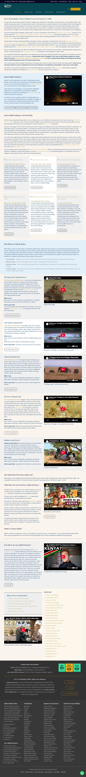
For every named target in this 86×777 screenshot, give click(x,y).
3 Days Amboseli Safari (36, 230)
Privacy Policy (29, 772)
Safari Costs (67, 717)
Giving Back (7, 733)
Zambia (26, 729)
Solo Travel (67, 734)
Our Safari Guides (9, 732)
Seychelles (27, 723)
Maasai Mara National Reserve (12, 315)
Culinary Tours (48, 761)
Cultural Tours (68, 746)
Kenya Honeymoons (51, 636)
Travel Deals (67, 715)
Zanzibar (26, 732)
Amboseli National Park (43, 151)
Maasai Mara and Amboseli (64, 32)
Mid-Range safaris (49, 742)
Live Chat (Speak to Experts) (70, 693)
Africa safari (47, 124)
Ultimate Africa (68, 761)
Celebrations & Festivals (51, 747)
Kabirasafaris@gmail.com (27, 1)
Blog (80, 1)
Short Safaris (67, 757)
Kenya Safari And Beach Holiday (55, 620)
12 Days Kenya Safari (62, 185)
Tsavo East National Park (11, 433)
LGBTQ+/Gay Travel (49, 749)
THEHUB (63, 772)
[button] (82, 773)
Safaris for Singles (49, 727)
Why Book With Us (9, 724)
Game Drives (67, 749)
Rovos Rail (47, 732)
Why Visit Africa (68, 708)
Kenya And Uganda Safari (53, 638)
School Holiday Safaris (50, 744)
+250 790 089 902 (27, 670)
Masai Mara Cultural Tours (53, 643)
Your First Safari (68, 725)
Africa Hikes (27, 761)
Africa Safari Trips (69, 751)
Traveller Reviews (9, 735)
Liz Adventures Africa (10, 751)
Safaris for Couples (49, 714)
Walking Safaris (48, 757)
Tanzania (26, 725)
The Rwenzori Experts (10, 755)
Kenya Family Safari (51, 641)
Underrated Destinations (31, 759)
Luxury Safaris (48, 706)
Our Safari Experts (9, 730)
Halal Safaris (47, 759)
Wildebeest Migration (35, 84)
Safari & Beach (48, 721)
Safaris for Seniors (49, 710)
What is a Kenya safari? (15, 609)
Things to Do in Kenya (52, 602)
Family (65, 729)
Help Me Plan (70, 682)
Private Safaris (48, 753)
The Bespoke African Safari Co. (13, 748)
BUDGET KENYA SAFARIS (21, 107)
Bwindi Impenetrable (30, 753)
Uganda (26, 727)
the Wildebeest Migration (29, 51)
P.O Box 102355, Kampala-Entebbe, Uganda (38, 672)
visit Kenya (34, 501)
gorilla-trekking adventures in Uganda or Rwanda (30, 58)
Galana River (18, 407)
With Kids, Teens (48, 715)
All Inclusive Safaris (49, 736)
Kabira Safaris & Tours (16, 308)
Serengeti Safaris (29, 746)
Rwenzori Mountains (30, 744)
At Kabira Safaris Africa (17, 685)
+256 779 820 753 (39, 670)
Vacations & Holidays (70, 723)
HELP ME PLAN (75, 9)
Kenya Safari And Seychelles (54, 623)
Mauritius (27, 714)
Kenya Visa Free (50, 656)
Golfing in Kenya (50, 651)
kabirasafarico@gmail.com (40, 667)
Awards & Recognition (10, 728)
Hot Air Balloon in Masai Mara (54, 605)
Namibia (26, 717)
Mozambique (28, 715)
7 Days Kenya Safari (62, 230)
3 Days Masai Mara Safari (10, 187)
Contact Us (7, 739)
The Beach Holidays (9, 759)
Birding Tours (48, 746)
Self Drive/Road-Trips (70, 731)
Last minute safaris (69, 759)
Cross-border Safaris (70, 740)
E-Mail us (70, 688)
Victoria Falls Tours (49, 712)
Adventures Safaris (69, 755)
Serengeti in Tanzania (29, 289)
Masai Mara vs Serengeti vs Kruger (56, 646)
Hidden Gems (48, 723)
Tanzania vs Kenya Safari (53, 631)
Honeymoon (67, 727)
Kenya (6, 493)
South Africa (27, 721)
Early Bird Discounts (69, 747)
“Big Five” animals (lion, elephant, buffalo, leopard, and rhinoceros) (34, 34)
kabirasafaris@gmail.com (23, 667)
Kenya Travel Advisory (52, 595)
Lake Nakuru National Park (71, 144)
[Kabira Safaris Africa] (8, 6)
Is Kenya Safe (8, 584)
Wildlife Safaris (68, 738)
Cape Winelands (28, 747)
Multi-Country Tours (50, 740)
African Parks (28, 734)
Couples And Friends (50, 719)
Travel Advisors (63, 1)
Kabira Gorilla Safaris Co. (11, 749)
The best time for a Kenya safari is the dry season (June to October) (35, 47)
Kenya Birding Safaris (52, 615)
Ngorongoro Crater (19, 146)
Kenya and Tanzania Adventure (38, 149)
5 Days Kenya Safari (9, 234)
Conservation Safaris (50, 729)
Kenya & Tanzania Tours (31, 757)
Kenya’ (29, 496)
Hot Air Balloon (48, 717)
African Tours (67, 753)
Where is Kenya (50, 628)
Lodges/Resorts (68, 714)
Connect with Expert (49, 516)
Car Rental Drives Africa (11, 761)
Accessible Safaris (49, 734)
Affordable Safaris (69, 742)
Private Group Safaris (50, 738)
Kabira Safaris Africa (10, 746)
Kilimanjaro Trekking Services (12, 757)
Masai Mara (58, 68)
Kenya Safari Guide (51, 610)
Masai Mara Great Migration (54, 608)
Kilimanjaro (27, 738)
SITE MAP (56, 772)
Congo (26, 710)
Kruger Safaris (28, 736)
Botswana (27, 706)
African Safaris (68, 706)
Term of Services (39, 772)
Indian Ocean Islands (30, 755)
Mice (70, 1)
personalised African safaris (22, 687)
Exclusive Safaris (48, 725)
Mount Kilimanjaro (33, 69)
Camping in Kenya (51, 648)
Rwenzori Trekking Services (12, 753)
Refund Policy (49, 772)
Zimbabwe (27, 731)
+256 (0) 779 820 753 (11, 1)
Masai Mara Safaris (51, 633)
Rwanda (26, 719)
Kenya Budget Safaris (52, 613)
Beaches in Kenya (51, 625)
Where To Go (67, 710)
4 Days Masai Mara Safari (36, 187)
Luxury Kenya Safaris (52, 618)
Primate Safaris (68, 732)
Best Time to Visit (69, 712)
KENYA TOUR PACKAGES (32, 107)
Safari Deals (54, 1)
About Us (75, 1)
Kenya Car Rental (51, 600)
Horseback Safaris (49, 755)
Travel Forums (8, 737)
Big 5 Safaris (67, 744)
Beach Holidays (68, 736)
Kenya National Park (52, 597)
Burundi (26, 708)
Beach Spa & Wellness (50, 751)
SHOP (22, 772)
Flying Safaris (48, 731)
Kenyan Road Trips (51, 654)
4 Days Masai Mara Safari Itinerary (41, 164)
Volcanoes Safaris (29, 749)
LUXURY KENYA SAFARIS (9, 107)
